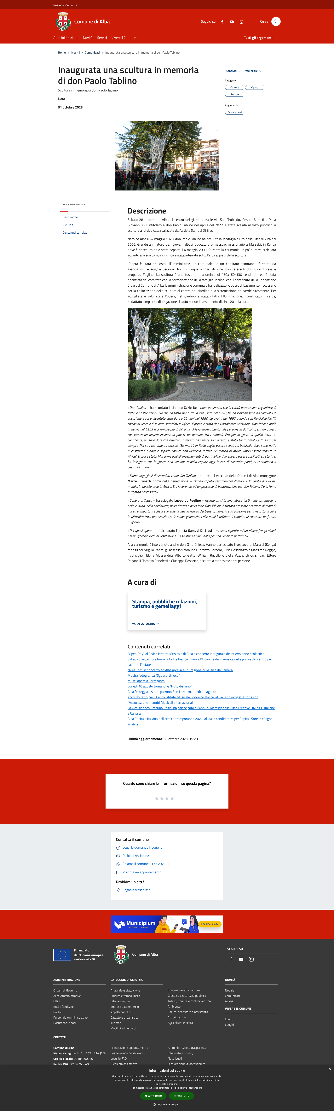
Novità (75, 52)
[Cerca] (276, 21)
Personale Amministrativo (70, 1017)
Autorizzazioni (177, 1017)
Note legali (175, 1058)
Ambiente (174, 1006)
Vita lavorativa (120, 1001)
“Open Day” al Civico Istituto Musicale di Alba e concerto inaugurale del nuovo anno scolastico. (196, 653)
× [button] (329, 1068)
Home (62, 52)
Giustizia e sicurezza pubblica (187, 995)
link (200, 1088)
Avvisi (229, 1001)
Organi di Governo (65, 990)
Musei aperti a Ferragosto (146, 680)
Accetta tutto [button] (153, 1096)
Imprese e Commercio (125, 1006)
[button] (167, 1104)
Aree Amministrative (67, 995)
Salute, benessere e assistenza (188, 1011)
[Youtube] (230, 21)
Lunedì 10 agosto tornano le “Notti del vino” (160, 686)
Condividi (232, 71)
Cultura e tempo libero (125, 995)
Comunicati (92, 52)
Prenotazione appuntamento (129, 1047)
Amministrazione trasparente (187, 1047)
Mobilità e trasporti (123, 1028)
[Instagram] (240, 21)
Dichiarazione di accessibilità (186, 1063)
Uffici (56, 1001)
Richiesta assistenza (124, 1063)
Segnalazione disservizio (126, 1053)
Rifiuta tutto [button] (181, 1095)
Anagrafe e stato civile (125, 990)
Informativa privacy (180, 1053)
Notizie (229, 990)
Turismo (116, 1022)
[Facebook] (220, 21)
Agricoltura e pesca (180, 1022)
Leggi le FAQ (119, 1058)
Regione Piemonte (65, 5)
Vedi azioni (251, 71)
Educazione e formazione (184, 990)
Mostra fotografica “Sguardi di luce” (154, 675)
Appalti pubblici (121, 1012)
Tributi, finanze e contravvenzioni (190, 1001)
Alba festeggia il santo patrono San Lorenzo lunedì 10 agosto (172, 691)
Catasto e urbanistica (124, 1017)
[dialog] (167, 1088)
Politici (57, 1012)
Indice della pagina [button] (74, 204)
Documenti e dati (64, 1022)
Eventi (229, 1019)
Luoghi (229, 1024)
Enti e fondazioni (64, 1006)
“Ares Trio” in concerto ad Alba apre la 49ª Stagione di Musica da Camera (180, 670)
